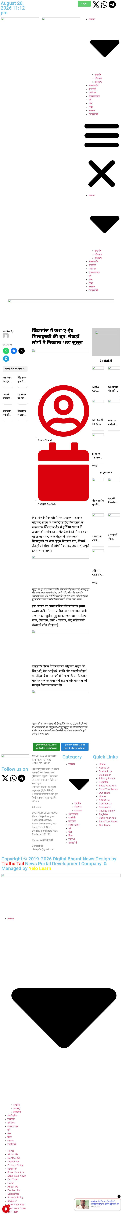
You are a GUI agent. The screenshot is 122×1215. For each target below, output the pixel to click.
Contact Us (105, 771)
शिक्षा (91, 106)
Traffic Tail (12, 863)
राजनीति (92, 88)
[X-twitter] (96, 4)
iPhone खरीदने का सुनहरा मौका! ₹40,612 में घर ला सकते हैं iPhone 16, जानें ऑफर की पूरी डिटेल (113, 423)
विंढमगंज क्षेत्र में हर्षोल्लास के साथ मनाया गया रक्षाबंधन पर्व (22, 380)
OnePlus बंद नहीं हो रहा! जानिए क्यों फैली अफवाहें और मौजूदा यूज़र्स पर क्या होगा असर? (113, 389)
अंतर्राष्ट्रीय (93, 85)
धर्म (90, 99)
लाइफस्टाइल (94, 96)
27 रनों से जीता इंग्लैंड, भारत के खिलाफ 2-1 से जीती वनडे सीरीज (113, 537)
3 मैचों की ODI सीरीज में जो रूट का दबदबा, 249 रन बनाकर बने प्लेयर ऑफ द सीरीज (97, 539)
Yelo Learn (40, 868)
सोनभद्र (98, 78)
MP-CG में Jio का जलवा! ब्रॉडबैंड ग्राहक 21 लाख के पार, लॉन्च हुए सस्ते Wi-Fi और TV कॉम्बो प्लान (97, 422)
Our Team (104, 792)
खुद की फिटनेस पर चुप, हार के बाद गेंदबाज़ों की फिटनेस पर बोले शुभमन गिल (114, 501)
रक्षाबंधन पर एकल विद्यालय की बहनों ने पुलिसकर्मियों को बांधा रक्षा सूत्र (22, 396)
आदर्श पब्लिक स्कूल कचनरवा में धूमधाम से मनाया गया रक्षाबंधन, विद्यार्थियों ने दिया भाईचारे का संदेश (7, 396)
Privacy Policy (107, 778)
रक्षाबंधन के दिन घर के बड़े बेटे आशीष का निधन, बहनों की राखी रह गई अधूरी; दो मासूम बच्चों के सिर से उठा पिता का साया (7, 380)
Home (102, 764)
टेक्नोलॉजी (93, 114)
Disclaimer (105, 774)
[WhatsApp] (6, 351)
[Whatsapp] (104, 4)
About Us (104, 767)
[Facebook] (14, 351)
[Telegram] (112, 4)
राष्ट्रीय (98, 74)
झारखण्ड (98, 81)
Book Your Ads (107, 785)
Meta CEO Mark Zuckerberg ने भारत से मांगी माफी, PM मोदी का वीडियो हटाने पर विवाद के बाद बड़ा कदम (97, 389)
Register (103, 781)
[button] (102, 154)
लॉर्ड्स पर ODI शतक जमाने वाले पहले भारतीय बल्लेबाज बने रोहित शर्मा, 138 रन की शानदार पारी (97, 573)
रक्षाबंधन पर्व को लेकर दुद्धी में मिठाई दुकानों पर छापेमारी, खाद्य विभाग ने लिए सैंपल (8, 413)
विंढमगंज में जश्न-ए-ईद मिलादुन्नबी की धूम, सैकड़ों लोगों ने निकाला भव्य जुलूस (23, 413)
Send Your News (108, 789)
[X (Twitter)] (21, 351)
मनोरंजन (92, 92)
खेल (90, 103)
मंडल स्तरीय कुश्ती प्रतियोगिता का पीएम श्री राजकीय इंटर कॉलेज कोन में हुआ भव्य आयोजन (98, 503)
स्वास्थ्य (92, 110)
